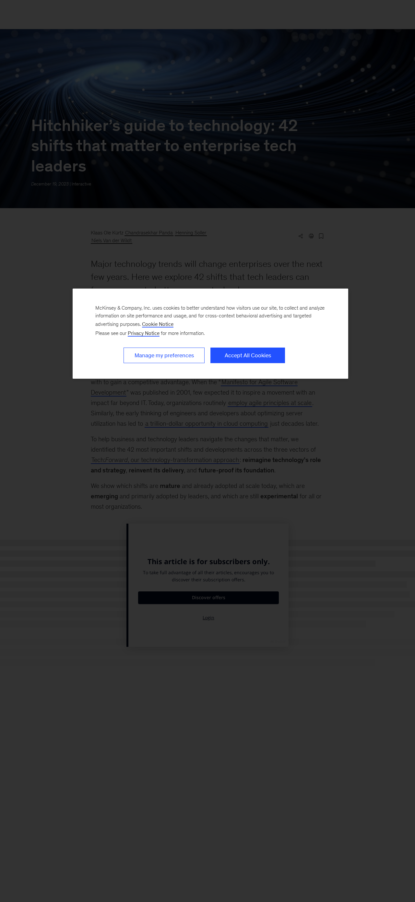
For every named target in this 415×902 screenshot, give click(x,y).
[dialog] (210, 334)
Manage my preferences (164, 355)
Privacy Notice (144, 333)
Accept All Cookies (248, 355)
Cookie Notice (157, 324)
